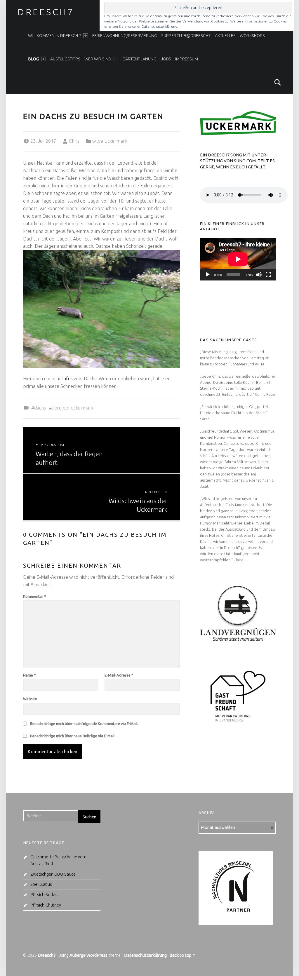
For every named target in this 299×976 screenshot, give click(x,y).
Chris (74, 141)
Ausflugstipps (65, 59)
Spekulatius (41, 884)
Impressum (186, 59)
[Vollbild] (268, 275)
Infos (68, 378)
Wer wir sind (97, 59)
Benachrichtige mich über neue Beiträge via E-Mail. (72, 736)
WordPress (96, 955)
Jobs (166, 59)
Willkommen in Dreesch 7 (54, 35)
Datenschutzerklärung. (160, 26)
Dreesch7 (46, 12)
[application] (238, 259)
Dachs (40, 407)
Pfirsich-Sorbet (44, 894)
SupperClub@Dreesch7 (186, 35)
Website (30, 699)
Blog (33, 59)
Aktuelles (225, 35)
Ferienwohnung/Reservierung (124, 35)
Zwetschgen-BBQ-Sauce (53, 874)
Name (29, 675)
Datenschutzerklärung (145, 955)
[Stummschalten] (259, 275)
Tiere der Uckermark (72, 407)
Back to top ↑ (182, 955)
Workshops (252, 35)
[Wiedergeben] (208, 275)
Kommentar (34, 596)
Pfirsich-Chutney (45, 905)
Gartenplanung (139, 59)
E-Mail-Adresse (119, 675)
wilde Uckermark (109, 141)
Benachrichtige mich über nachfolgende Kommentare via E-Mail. (84, 723)
